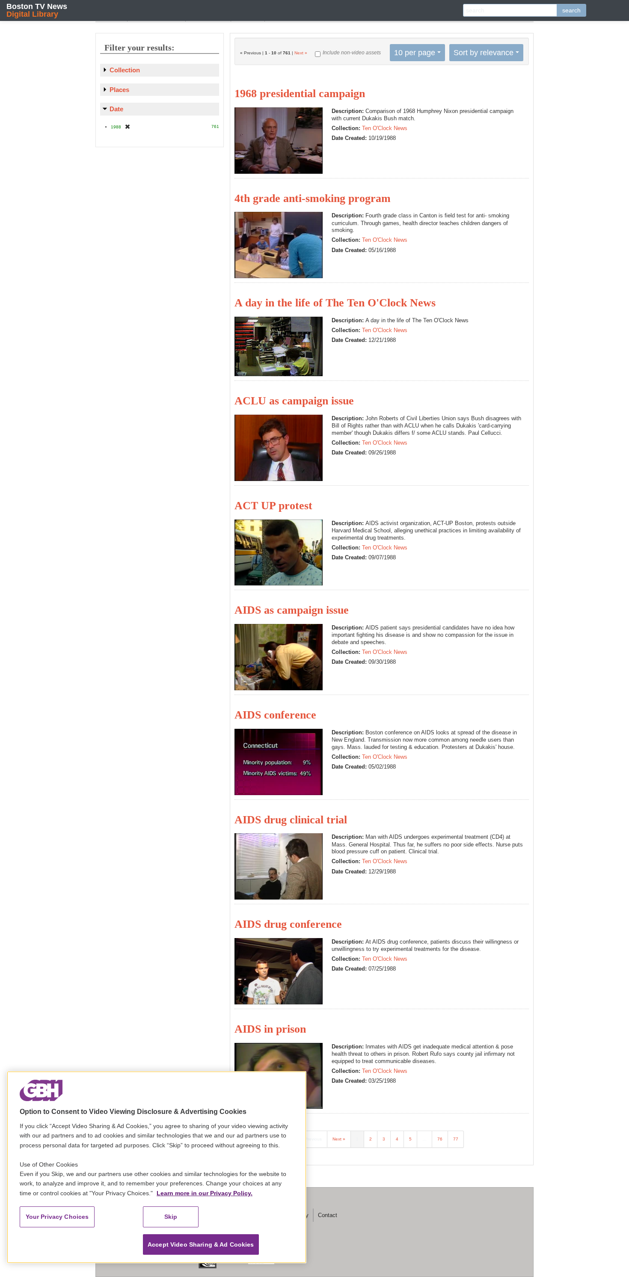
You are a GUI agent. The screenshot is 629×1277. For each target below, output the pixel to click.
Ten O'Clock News (384, 128)
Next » (300, 52)
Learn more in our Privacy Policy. (204, 1193)
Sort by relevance (483, 52)
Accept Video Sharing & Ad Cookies (201, 1244)
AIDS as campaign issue (291, 610)
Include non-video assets (352, 53)
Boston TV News (36, 10)
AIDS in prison (270, 1029)
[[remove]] (127, 126)
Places (119, 89)
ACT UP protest (273, 505)
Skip (171, 1216)
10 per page (414, 52)
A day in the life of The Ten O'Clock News (335, 303)
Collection (125, 70)
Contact (327, 1215)
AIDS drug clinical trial (290, 820)
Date (116, 109)
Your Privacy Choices (57, 1216)
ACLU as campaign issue (294, 401)
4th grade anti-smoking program (312, 198)
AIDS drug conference (288, 924)
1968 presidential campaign (299, 93)
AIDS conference (275, 715)
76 (439, 1139)
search (571, 10)
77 (455, 1139)
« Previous (311, 1139)
